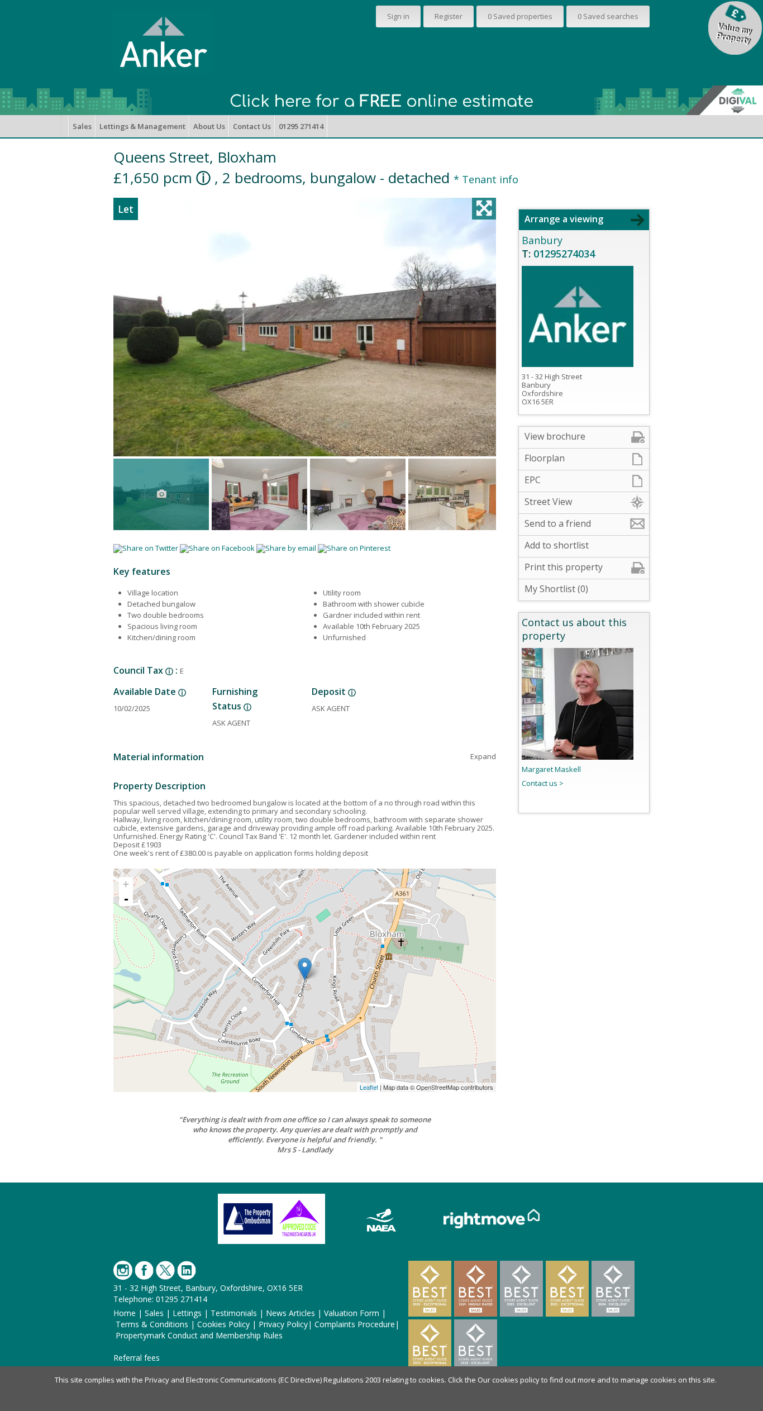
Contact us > (543, 783)
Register (448, 16)
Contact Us (252, 126)
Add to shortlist (556, 545)
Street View (548, 501)
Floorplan (544, 458)
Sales (82, 126)
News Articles (290, 1313)
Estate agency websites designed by (315, 1371)
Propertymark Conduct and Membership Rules (199, 1335)
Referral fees (136, 1357)
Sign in (398, 16)
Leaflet (369, 1087)
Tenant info (486, 179)
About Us (209, 126)
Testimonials (234, 1313)
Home (124, 1313)
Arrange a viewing (563, 219)
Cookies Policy (223, 1324)
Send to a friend (557, 523)
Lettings (187, 1313)
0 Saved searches (608, 16)
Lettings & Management (142, 126)
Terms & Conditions (152, 1324)
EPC (532, 480)
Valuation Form (351, 1313)
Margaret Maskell (551, 769)
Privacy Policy (283, 1324)
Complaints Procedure (354, 1324)
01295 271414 (301, 126)
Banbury (542, 240)
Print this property (563, 567)
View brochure (554, 436)
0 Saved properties (520, 16)
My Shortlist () (556, 589)
